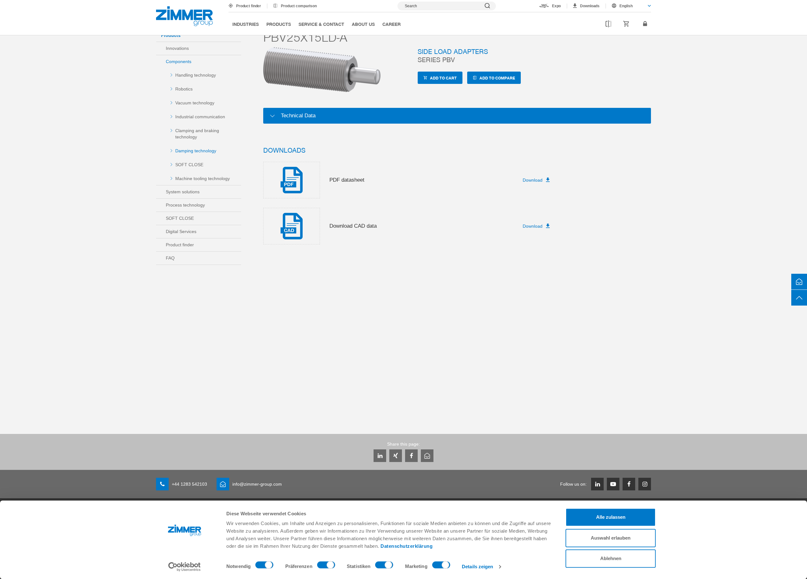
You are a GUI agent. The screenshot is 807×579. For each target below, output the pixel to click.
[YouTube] (613, 484)
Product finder (248, 6)
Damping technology (195, 150)
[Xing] (395, 455)
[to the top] (799, 298)
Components (178, 61)
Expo (556, 6)
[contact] (799, 282)
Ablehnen (610, 558)
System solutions (183, 191)
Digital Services (181, 231)
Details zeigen (477, 566)
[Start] (184, 16)
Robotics (184, 88)
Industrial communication (200, 116)
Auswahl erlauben (610, 538)
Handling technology (195, 75)
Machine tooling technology (202, 178)
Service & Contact (321, 24)
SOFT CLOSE (189, 164)
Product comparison (299, 6)
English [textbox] (626, 6)
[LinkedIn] (380, 455)
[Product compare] (608, 24)
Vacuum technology (194, 102)
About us (363, 24)
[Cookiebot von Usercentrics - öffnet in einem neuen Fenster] (184, 566)
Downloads (590, 6)
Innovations (177, 48)
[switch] (326, 566)
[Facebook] (411, 455)
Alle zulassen (610, 517)
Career (391, 24)
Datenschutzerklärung (406, 546)
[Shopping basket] (626, 24)
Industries (245, 24)
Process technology (185, 205)
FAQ (170, 257)
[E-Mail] (427, 455)
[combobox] (628, 6)
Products (278, 24)
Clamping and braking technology (197, 133)
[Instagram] (644, 484)
